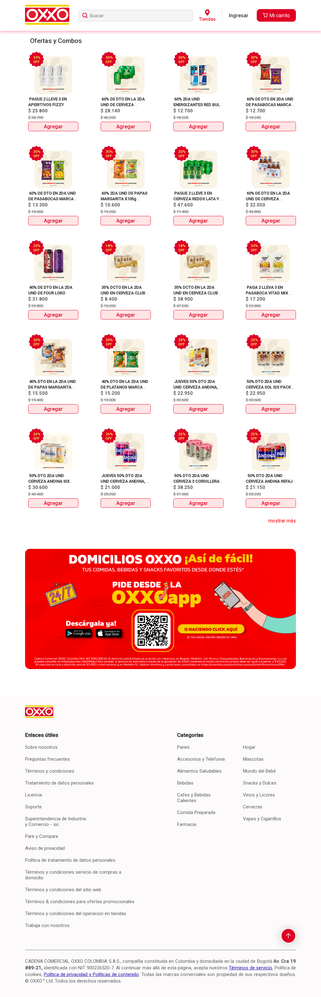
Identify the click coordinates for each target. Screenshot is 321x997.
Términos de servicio (250, 968)
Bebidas (185, 783)
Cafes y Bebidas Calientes (194, 797)
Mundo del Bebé (259, 771)
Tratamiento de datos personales (59, 783)
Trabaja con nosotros (47, 925)
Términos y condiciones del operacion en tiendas (75, 913)
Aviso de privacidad (45, 848)
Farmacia (186, 824)
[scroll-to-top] (288, 935)
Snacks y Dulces (259, 783)
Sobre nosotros (41, 747)
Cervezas (252, 807)
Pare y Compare (41, 836)
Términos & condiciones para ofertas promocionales (79, 901)
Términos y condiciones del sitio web (63, 889)
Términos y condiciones (49, 771)
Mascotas (253, 759)
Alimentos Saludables (199, 771)
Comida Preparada (196, 812)
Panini (183, 747)
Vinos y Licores (259, 795)
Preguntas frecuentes (47, 759)
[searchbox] (136, 15)
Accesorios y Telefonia (201, 759)
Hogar (249, 747)
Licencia (33, 795)
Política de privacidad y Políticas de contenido (91, 974)
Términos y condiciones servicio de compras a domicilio (73, 875)
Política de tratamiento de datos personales (70, 860)
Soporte (33, 807)
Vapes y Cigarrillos (262, 819)
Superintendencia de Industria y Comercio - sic (55, 821)
